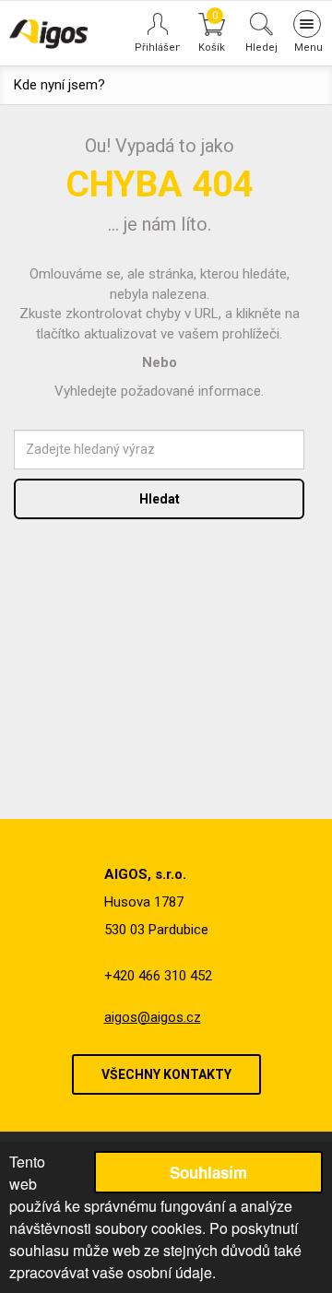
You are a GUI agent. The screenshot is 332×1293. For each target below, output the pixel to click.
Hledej (261, 47)
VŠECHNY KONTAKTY (166, 1074)
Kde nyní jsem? (59, 85)
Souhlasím (208, 1172)
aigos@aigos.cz (152, 1017)
